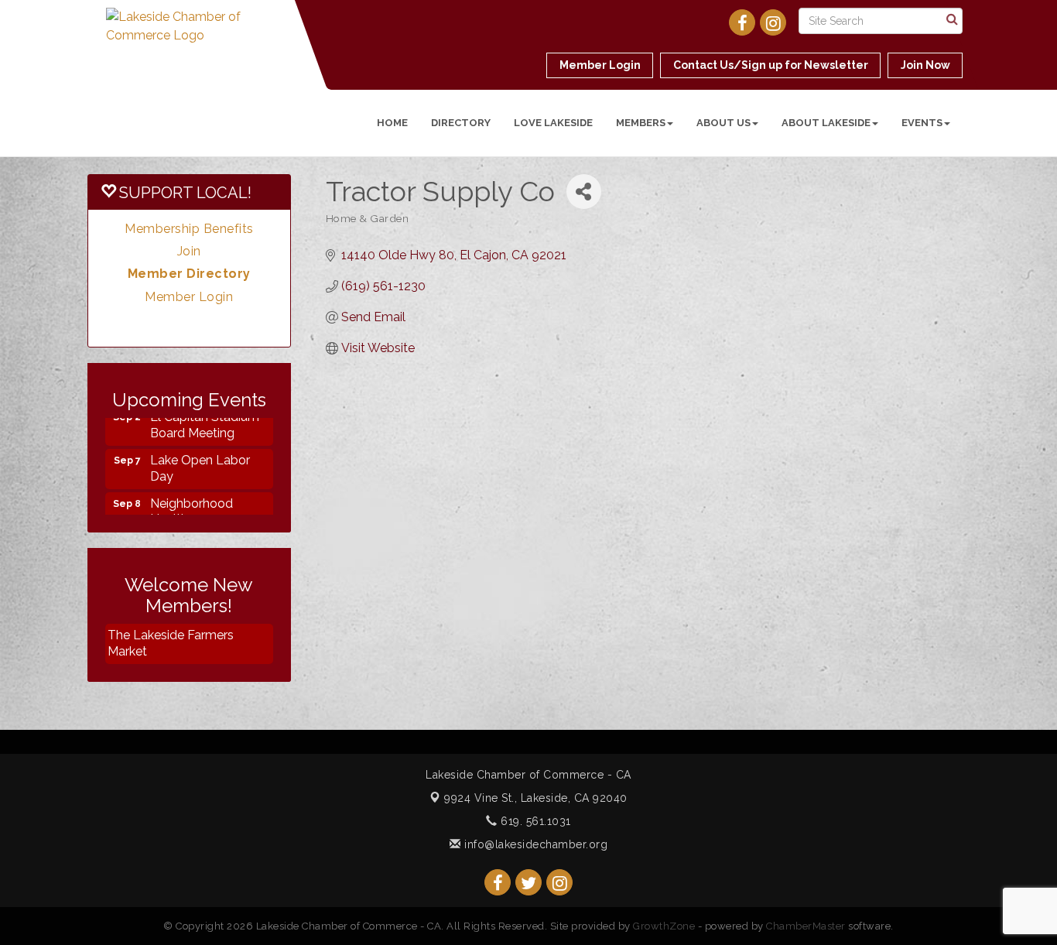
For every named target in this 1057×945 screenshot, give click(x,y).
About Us (723, 122)
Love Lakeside (553, 122)
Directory (461, 122)
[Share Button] (583, 191)
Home (392, 122)
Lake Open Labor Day (200, 459)
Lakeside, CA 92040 (536, 798)
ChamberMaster (806, 926)
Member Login (189, 296)
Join (189, 251)
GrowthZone (664, 926)
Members (640, 122)
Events (921, 122)
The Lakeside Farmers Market (171, 643)
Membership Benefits (189, 228)
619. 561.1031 (534, 821)
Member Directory (189, 273)
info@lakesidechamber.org (534, 844)
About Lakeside (826, 122)
